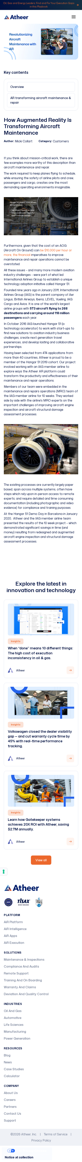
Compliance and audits (21, 966)
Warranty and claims (20, 987)
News (8, 1062)
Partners (10, 1107)
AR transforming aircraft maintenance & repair (40, 100)
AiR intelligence (15, 929)
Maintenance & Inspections (24, 959)
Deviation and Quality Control (26, 994)
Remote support (16, 973)
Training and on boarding (23, 980)
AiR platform (13, 922)
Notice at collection (19, 1157)
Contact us (12, 1113)
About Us (11, 1093)
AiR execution (14, 943)
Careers (10, 1100)
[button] (73, 16)
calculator (12, 1076)
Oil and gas (13, 1011)
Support (10, 1120)
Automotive (12, 1018)
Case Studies (14, 1069)
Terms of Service (56, 1134)
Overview (17, 87)
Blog (7, 1055)
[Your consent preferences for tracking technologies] (3, 871)
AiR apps (10, 936)
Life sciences (13, 1025)
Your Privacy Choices (31, 1151)
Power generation (17, 1038)
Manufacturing (15, 1031)
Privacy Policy (41, 1140)
